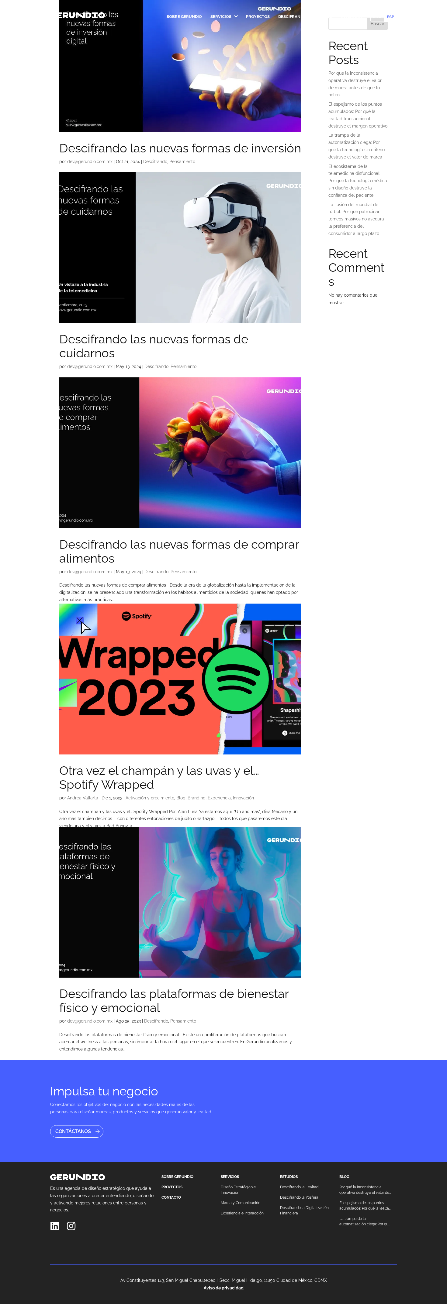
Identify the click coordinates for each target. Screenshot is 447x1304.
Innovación (243, 797)
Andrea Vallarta (82, 797)
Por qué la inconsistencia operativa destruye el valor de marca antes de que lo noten (364, 1190)
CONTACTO (171, 1197)
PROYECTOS (171, 1187)
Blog (326, 17)
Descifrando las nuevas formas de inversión (180, 148)
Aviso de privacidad (224, 1287)
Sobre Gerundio (184, 17)
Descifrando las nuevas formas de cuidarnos (153, 346)
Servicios (220, 17)
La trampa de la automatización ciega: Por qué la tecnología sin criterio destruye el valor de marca (364, 1222)
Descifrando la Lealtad (299, 1187)
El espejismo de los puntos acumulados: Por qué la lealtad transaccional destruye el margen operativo (365, 1206)
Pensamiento (182, 161)
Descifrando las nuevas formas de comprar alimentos (179, 551)
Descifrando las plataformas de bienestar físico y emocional (174, 1000)
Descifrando (292, 17)
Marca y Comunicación (240, 1203)
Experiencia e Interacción (242, 1213)
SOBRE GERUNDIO (177, 1177)
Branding (197, 797)
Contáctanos (73, 1131)
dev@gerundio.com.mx (90, 161)
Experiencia (219, 797)
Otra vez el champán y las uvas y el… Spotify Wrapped (159, 777)
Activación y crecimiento (150, 797)
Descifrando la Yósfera (299, 1197)
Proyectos (258, 17)
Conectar (351, 17)
